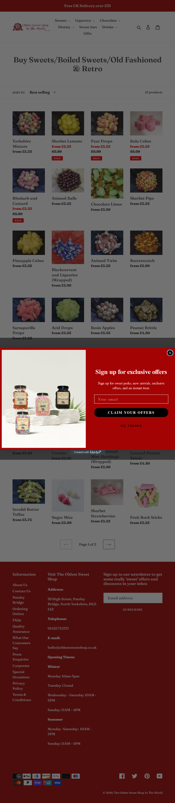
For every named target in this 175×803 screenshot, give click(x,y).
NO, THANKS (131, 426)
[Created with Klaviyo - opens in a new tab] (87, 452)
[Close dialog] (170, 353)
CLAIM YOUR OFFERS (131, 412)
